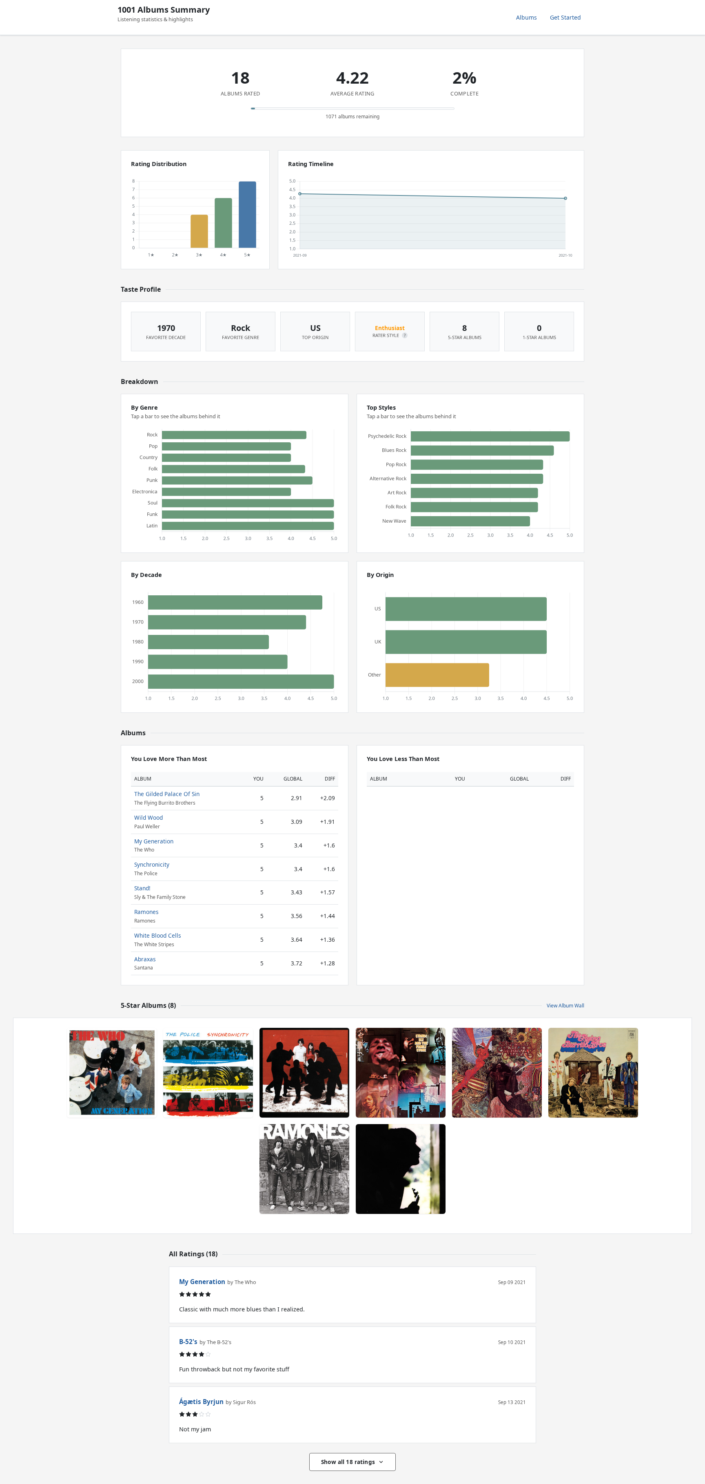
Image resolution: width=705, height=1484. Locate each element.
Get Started (565, 17)
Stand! (142, 888)
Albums (526, 17)
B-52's (188, 1342)
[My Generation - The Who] (112, 1073)
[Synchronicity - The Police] (208, 1073)
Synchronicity (151, 864)
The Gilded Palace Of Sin (167, 794)
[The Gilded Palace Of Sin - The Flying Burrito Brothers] (593, 1073)
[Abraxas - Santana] (497, 1073)
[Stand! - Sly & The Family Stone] (401, 1073)
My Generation (153, 841)
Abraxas (145, 959)
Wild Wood (148, 817)
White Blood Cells (157, 935)
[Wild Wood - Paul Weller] (401, 1169)
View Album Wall (565, 1005)
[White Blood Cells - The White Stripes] (304, 1073)
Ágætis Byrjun (201, 1401)
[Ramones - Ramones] (304, 1169)
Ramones (146, 912)
